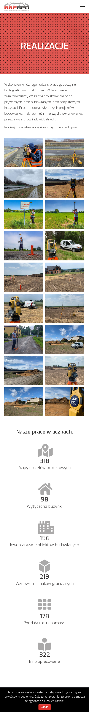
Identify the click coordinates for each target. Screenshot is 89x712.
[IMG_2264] (23, 308)
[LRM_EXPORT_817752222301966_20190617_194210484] (64, 214)
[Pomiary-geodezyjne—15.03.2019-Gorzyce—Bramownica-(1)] (23, 183)
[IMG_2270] (23, 277)
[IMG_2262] (64, 370)
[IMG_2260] (64, 308)
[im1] (23, 370)
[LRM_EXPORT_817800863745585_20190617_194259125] (23, 214)
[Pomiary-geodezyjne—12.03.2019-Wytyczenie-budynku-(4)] (64, 183)
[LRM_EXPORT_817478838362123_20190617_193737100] (23, 245)
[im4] (23, 339)
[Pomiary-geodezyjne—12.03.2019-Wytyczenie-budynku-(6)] (64, 401)
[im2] (23, 401)
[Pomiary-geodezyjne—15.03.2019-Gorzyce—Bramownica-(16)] (23, 152)
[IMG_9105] (64, 245)
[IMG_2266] (64, 277)
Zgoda (44, 707)
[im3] (64, 339)
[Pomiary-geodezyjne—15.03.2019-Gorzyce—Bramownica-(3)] (64, 152)
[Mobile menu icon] (82, 6)
